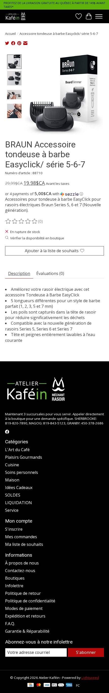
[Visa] (47, 685)
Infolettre (14, 585)
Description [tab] (19, 273)
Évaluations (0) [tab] (50, 273)
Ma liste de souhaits (24, 544)
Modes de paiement (24, 608)
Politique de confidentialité (30, 601)
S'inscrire (14, 529)
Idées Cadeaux (18, 487)
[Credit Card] (30, 685)
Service (12, 510)
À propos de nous (22, 563)
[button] (54, 193)
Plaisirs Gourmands (23, 457)
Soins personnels (21, 472)
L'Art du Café (17, 449)
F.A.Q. (10, 623)
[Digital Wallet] (58, 685)
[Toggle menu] (99, 16)
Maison (12, 480)
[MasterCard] (38, 685)
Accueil (10, 33)
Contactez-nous (20, 570)
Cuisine (12, 465)
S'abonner (86, 652)
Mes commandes (21, 537)
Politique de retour (23, 593)
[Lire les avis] (21, 221)
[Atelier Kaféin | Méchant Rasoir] (15, 16)
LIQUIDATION (18, 502)
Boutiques (15, 578)
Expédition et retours (25, 616)
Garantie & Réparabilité (27, 631)
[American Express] (69, 685)
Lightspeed (90, 677)
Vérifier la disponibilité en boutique (37, 238)
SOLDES (12, 495)
